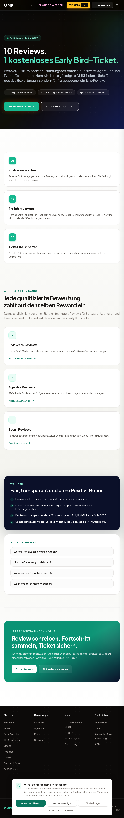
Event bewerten (18, 443)
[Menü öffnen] (117, 5)
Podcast (8, 751)
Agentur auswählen (19, 400)
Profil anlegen (72, 738)
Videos (7, 745)
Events (37, 734)
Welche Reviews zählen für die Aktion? (35, 551)
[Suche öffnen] (32, 5)
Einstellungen (93, 803)
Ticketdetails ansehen (55, 669)
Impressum (101, 722)
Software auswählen (20, 358)
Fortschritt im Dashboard (60, 106)
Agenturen (39, 728)
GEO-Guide (10, 769)
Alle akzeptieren (30, 803)
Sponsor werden (51, 5)
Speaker (38, 740)
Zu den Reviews (24, 669)
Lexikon (8, 757)
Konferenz (9, 722)
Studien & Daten (12, 763)
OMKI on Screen (12, 740)
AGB (97, 744)
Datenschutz (101, 728)
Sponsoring (71, 744)
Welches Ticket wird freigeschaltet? (34, 572)
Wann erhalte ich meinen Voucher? (33, 583)
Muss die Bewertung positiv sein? (32, 562)
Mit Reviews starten (19, 106)
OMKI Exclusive (11, 734)
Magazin (69, 732)
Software (39, 722)
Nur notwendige (62, 803)
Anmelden (104, 5)
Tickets (77, 5)
